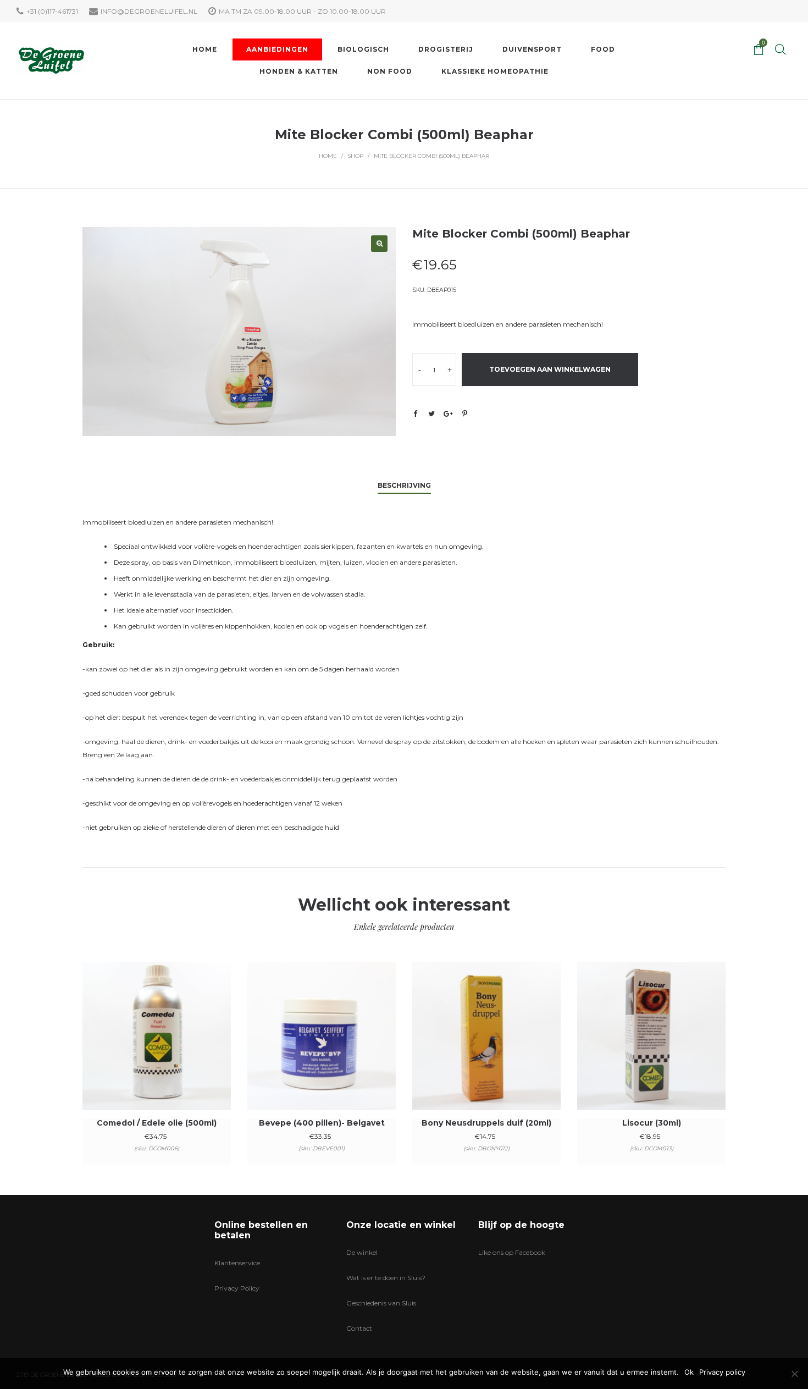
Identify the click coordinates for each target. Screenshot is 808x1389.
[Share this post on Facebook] (415, 414)
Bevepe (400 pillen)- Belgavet (322, 1123)
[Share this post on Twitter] (431, 413)
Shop (355, 155)
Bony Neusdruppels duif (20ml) (486, 1123)
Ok (689, 1372)
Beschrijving (404, 485)
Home (328, 155)
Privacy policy (722, 1372)
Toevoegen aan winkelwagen (550, 369)
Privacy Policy (236, 1288)
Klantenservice (237, 1263)
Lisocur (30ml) (651, 1123)
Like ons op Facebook (511, 1252)
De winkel (362, 1252)
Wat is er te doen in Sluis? (385, 1278)
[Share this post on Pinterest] (464, 413)
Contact (359, 1328)
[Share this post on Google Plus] (448, 413)
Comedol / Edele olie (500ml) (157, 1123)
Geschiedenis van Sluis (381, 1303)
